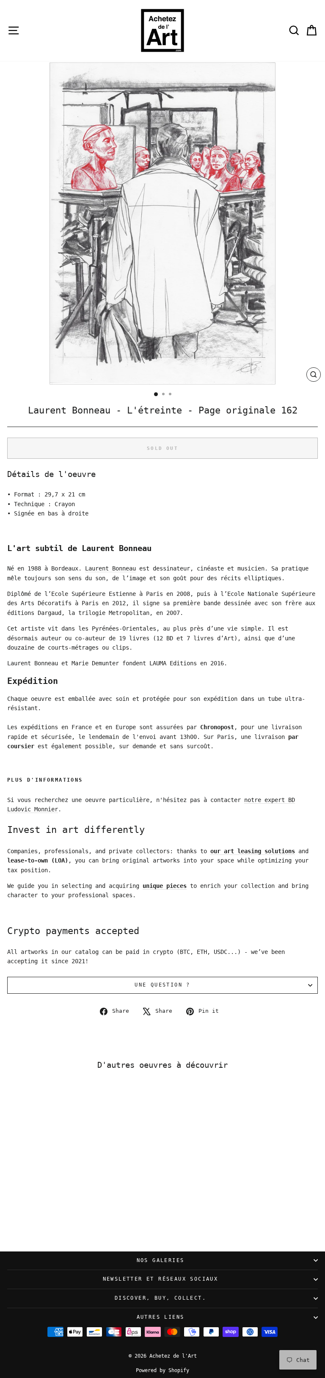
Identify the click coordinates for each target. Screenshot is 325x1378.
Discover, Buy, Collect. (160, 1298)
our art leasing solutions (252, 851)
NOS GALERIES (161, 1260)
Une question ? (162, 985)
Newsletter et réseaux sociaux (160, 1279)
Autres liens (161, 1317)
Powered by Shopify (162, 1370)
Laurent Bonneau (110, 568)
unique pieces (165, 885)
